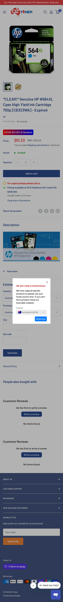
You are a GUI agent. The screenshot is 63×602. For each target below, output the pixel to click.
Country (19, 308)
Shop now (41, 319)
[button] (47, 283)
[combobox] (28, 312)
